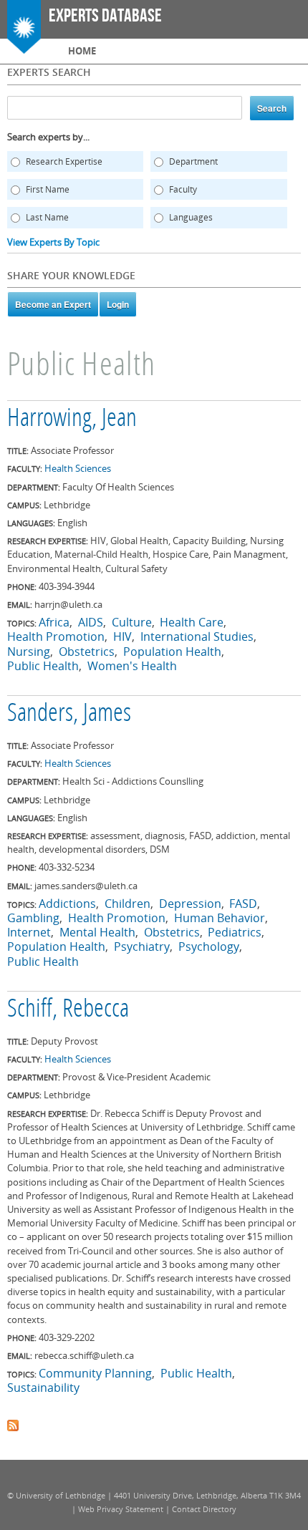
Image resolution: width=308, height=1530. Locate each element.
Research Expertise (64, 161)
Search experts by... (48, 136)
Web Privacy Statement (120, 1509)
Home (82, 50)
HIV (122, 636)
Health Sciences (77, 468)
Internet (29, 932)
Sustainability (43, 1387)
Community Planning (95, 1373)
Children (127, 903)
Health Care (191, 622)
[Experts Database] (24, 46)
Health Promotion (56, 636)
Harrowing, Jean (72, 419)
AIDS (90, 622)
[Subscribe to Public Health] (13, 1424)
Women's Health (132, 666)
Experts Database (105, 16)
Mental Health (97, 932)
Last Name (47, 217)
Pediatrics (234, 932)
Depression (190, 903)
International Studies (197, 636)
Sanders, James (69, 714)
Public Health (43, 666)
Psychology (208, 946)
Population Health (172, 651)
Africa (54, 622)
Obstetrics (87, 651)
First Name (47, 189)
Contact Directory (204, 1509)
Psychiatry (142, 946)
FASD (243, 903)
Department (193, 161)
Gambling (33, 918)
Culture (132, 622)
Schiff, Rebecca (68, 1010)
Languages (191, 217)
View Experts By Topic (53, 242)
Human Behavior (219, 918)
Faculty (183, 189)
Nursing (28, 651)
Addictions (67, 903)
